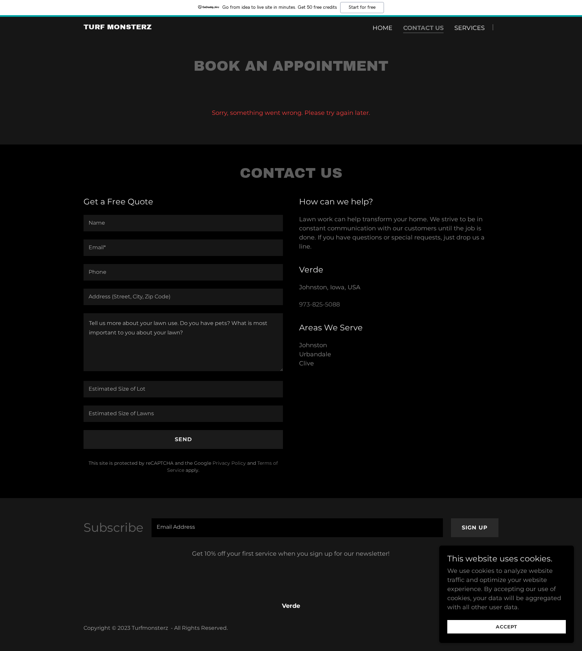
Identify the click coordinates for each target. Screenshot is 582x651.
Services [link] (469, 28)
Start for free (362, 7)
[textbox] (183, 223)
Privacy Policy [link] (229, 463)
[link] (118, 27)
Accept (506, 627)
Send (183, 439)
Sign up (475, 527)
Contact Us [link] (423, 28)
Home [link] (382, 28)
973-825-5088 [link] (319, 304)
